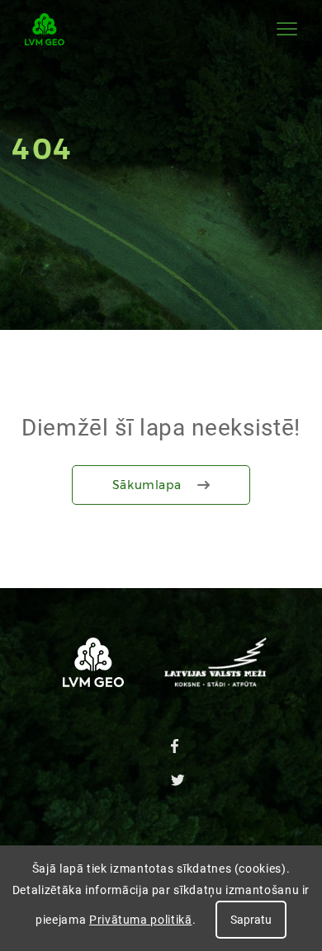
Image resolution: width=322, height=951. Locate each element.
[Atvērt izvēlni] (287, 29)
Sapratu (251, 919)
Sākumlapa (147, 485)
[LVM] (215, 682)
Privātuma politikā (140, 919)
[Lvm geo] (44, 29)
